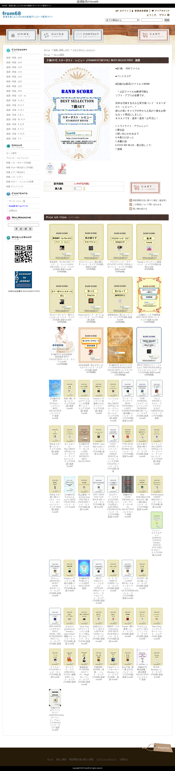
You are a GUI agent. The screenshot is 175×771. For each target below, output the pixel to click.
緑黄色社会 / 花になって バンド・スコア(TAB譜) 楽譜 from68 (120, 317)
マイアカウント (161, 10)
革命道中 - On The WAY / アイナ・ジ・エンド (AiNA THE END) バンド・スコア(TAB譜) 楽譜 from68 (62, 266)
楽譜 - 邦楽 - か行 (14, 62)
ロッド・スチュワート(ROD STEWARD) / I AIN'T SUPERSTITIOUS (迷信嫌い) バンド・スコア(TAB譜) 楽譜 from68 (128, 409)
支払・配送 (54, 35)
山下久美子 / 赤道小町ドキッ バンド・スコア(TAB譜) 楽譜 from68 (142, 450)
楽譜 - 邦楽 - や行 (14, 91)
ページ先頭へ (163, 747)
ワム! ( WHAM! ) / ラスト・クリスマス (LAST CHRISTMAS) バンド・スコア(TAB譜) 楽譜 (157, 408)
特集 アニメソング (14, 186)
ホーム (21, 35)
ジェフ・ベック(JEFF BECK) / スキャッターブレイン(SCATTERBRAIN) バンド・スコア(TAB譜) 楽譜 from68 (128, 588)
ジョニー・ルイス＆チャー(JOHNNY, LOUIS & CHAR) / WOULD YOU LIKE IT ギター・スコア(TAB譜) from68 (156, 542)
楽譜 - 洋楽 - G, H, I (15, 110)
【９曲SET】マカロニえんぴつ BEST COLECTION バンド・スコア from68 (70, 500)
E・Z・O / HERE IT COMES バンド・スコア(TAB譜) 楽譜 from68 (113, 584)
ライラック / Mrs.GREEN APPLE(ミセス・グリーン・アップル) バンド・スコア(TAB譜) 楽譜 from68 (157, 454)
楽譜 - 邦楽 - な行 (14, 76)
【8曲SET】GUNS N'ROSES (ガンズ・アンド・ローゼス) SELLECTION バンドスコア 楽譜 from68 (128, 505)
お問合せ (87, 35)
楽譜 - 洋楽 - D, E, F (15, 105)
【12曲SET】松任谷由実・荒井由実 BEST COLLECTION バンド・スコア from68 (62, 358)
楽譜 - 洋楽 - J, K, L (15, 115)
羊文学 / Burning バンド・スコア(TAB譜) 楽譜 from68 (157, 672)
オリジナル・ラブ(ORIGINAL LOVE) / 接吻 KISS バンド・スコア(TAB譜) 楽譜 (70, 674)
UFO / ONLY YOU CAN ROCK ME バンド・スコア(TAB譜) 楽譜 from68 (99, 500)
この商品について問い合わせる (147, 204)
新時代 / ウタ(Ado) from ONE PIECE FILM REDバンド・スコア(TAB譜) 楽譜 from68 (113, 633)
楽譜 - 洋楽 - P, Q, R (15, 124)
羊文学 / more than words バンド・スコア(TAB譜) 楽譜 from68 (99, 449)
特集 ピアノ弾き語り (15, 172)
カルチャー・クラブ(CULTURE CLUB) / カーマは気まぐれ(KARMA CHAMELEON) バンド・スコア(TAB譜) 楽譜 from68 (113, 505)
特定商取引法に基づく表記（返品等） (150, 200)
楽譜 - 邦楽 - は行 (14, 81)
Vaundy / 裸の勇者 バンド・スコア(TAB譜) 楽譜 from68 (128, 631)
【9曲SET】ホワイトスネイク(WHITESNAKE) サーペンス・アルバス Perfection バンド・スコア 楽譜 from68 (55, 719)
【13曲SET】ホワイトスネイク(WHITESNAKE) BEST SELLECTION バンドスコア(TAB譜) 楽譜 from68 (120, 369)
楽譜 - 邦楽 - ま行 (14, 86)
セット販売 (11, 153)
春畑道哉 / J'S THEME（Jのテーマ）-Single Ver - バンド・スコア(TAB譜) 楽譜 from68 (84, 676)
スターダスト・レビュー (84, 50)
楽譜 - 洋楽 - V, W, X (15, 134)
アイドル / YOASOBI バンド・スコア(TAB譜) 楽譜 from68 (55, 672)
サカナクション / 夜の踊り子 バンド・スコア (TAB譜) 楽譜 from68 (91, 264)
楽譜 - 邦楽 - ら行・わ (16, 95)
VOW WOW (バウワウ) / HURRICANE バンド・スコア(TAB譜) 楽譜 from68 (128, 450)
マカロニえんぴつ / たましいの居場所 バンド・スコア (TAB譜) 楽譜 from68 (84, 405)
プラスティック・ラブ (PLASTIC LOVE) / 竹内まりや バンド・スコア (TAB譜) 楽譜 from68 (120, 266)
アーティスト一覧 (17, 201)
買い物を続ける (140, 209)
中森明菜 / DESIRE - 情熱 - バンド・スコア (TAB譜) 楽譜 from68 (99, 673)
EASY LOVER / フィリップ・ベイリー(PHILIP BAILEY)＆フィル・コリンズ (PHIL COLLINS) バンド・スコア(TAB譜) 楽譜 (113, 457)
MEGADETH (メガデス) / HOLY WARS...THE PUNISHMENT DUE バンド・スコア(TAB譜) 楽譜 (55, 635)
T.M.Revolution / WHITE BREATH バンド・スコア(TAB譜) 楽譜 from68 (157, 500)
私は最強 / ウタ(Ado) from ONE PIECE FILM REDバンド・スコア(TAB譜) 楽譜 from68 (84, 502)
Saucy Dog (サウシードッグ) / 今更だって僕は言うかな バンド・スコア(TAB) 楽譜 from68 (84, 635)
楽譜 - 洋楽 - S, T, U (15, 129)
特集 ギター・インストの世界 (19, 182)
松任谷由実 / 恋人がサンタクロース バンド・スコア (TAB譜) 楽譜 (91, 367)
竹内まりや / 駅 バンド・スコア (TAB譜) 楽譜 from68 (55, 449)
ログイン (122, 10)
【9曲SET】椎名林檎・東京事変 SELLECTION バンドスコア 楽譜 (142, 673)
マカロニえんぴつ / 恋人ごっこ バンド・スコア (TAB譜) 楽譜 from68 (142, 632)
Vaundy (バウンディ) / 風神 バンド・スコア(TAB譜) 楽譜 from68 (149, 264)
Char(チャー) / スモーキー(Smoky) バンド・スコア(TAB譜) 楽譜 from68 (113, 673)
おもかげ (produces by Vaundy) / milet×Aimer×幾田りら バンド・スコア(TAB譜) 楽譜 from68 (70, 635)
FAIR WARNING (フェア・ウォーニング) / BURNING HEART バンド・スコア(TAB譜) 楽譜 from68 (142, 408)
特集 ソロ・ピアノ (14, 177)
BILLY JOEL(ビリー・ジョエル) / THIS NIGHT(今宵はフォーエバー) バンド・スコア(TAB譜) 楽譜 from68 (149, 369)
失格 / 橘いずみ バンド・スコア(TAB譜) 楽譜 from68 (70, 403)
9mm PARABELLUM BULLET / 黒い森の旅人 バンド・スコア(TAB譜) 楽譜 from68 (142, 502)
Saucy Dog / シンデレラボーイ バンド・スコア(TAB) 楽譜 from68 (156, 632)
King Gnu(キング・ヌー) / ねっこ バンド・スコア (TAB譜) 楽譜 (91, 317)
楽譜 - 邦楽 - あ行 (14, 57)
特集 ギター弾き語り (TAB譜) (19, 167)
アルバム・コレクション (17, 158)
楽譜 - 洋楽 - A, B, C (15, 100)
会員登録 (140, 10)
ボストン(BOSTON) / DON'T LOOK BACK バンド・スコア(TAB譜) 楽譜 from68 (55, 587)
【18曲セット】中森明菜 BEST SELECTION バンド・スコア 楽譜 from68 (149, 317)
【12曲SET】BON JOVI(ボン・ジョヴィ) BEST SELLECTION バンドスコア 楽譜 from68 (55, 408)
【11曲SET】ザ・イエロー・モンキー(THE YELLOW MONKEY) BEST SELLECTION (84, 452)
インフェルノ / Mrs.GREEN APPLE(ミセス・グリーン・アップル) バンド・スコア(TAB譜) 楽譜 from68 (113, 409)
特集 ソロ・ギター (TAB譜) (18, 163)
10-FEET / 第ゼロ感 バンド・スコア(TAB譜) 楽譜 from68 (142, 583)
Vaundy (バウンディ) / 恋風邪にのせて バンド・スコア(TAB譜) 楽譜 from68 (98, 405)
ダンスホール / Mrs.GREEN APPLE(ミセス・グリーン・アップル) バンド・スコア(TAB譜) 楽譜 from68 (69, 455)
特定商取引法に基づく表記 (81, 759)
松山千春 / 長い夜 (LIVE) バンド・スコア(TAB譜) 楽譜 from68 (128, 672)
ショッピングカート (153, 35)
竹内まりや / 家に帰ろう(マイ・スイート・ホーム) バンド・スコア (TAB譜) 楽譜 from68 (55, 503)
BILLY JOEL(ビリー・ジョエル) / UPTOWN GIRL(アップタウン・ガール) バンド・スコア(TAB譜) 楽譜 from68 (99, 590)
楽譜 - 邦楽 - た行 (14, 72)
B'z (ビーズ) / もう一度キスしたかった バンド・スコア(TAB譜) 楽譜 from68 (62, 317)
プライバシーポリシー (106, 759)
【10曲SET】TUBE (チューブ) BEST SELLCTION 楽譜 (84, 583)
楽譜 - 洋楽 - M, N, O (15, 119)
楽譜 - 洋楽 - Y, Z (13, 138)
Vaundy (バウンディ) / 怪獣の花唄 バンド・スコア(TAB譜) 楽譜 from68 (70, 584)
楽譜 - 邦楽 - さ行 (14, 67)
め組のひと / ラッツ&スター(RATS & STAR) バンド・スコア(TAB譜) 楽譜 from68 (99, 633)
